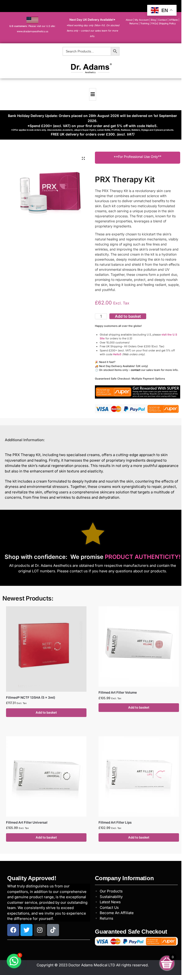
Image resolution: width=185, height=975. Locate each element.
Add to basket (128, 316)
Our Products (111, 891)
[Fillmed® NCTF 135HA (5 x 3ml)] (46, 649)
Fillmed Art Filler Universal (26, 822)
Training (145, 23)
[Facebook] (13, 930)
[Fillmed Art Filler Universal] (46, 776)
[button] (83, 158)
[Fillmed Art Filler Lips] (139, 776)
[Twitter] (26, 930)
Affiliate (173, 19)
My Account (141, 19)
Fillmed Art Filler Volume (118, 692)
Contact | (163, 19)
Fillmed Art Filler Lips (115, 822)
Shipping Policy (167, 23)
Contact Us (109, 907)
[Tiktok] (53, 930)
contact (135, 370)
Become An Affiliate (117, 912)
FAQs (154, 23)
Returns (106, 918)
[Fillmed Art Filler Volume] (139, 646)
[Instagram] (40, 930)
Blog (153, 19)
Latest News (110, 902)
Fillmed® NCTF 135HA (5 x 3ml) (30, 697)
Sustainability (111, 896)
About (129, 19)
